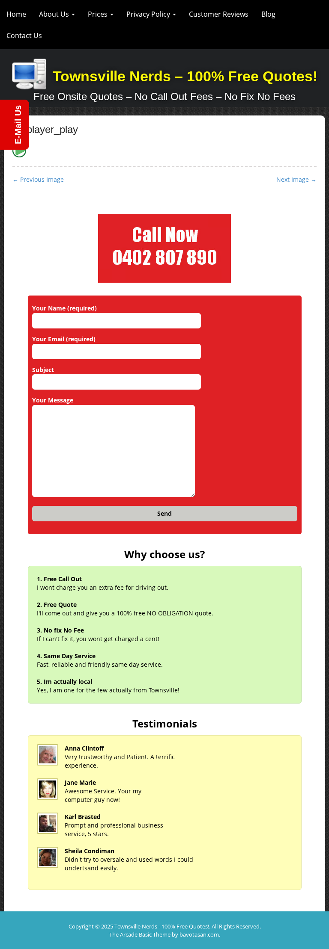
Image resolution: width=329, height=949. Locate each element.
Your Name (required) (64, 308)
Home (16, 14)
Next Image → (296, 179)
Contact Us (24, 35)
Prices (98, 14)
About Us (55, 14)
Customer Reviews (218, 14)
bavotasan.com (199, 934)
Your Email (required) (64, 339)
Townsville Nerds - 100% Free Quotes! (161, 926)
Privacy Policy (149, 14)
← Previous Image (38, 179)
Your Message (52, 400)
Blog (268, 14)
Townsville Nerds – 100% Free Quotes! (185, 76)
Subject (43, 370)
